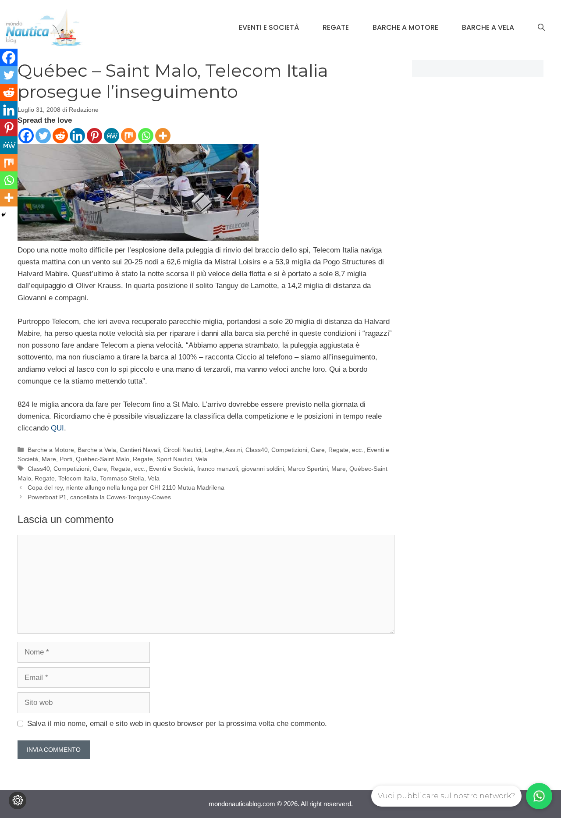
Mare (49, 458)
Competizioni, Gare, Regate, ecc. (317, 449)
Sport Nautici (174, 458)
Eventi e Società (269, 27)
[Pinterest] (94, 135)
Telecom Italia (77, 478)
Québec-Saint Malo (102, 458)
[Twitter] (43, 135)
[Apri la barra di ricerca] (541, 28)
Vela (201, 458)
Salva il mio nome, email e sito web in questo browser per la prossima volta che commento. (177, 723)
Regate (336, 27)
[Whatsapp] (145, 135)
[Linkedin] (77, 135)
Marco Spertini (308, 468)
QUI (57, 428)
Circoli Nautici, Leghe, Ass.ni (202, 449)
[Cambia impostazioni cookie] (17, 800)
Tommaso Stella (122, 478)
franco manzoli (217, 468)
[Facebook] (26, 135)
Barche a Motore (405, 27)
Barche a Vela (488, 27)
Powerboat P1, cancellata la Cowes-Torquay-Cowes (99, 497)
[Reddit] (60, 135)
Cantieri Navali (140, 449)
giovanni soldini (262, 468)
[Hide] (3, 214)
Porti (66, 458)
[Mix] (128, 135)
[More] (162, 135)
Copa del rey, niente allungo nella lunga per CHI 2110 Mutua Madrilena (126, 487)
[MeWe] (111, 135)
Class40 (256, 449)
